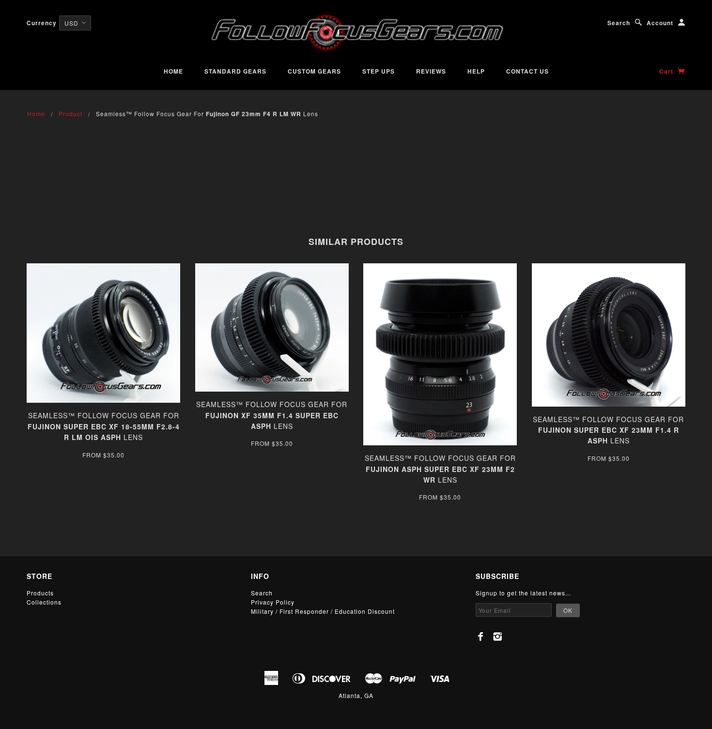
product (70, 113)
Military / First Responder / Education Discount (323, 611)
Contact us (527, 71)
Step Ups (378, 71)
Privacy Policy (272, 602)
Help (476, 71)
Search (618, 22)
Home (173, 71)
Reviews (431, 71)
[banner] (355, 33)
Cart (667, 71)
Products (40, 593)
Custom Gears (314, 71)
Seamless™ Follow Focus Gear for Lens (104, 426)
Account (660, 22)
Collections (44, 602)
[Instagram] (498, 636)
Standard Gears (235, 71)
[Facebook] (481, 636)
